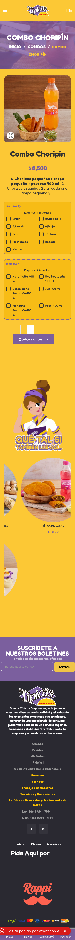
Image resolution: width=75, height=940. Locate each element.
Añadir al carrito (35, 339)
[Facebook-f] (31, 829)
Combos (37, 46)
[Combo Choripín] (10, 140)
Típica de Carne (53, 525)
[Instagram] (43, 829)
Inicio (15, 46)
